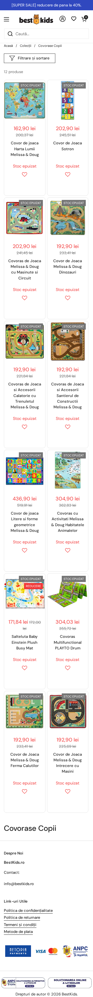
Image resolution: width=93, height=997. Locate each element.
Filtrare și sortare (34, 58)
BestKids (69, 994)
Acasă (8, 45)
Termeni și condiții (20, 924)
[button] (84, 19)
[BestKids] (40, 19)
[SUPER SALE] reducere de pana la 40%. (47, 5)
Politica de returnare (22, 917)
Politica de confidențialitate (28, 910)
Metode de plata (18, 931)
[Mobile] (62, 20)
